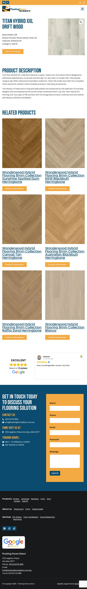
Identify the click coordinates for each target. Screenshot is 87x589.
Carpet (17, 501)
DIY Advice (17, 517)
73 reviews (22, 368)
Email (53, 427)
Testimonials (37, 509)
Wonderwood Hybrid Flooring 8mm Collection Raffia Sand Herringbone (21, 327)
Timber (16, 499)
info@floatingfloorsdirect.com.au (16, 570)
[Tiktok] (14, 528)
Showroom (19, 509)
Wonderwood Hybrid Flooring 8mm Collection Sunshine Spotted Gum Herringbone (21, 177)
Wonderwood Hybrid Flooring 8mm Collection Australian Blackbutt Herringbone (64, 253)
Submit (54, 473)
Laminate (25, 499)
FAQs (27, 509)
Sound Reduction (47, 517)
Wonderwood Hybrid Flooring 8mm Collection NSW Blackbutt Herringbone (64, 177)
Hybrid (25, 501)
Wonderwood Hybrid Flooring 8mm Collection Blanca (64, 327)
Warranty (17, 519)
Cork (43, 499)
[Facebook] (3, 2)
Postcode (54, 439)
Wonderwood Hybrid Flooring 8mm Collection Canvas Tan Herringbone (21, 253)
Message (54, 452)
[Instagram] (7, 2)
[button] (81, 22)
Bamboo (35, 499)
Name (53, 403)
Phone (53, 415)
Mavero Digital (60, 585)
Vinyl (49, 499)
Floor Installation (30, 517)
